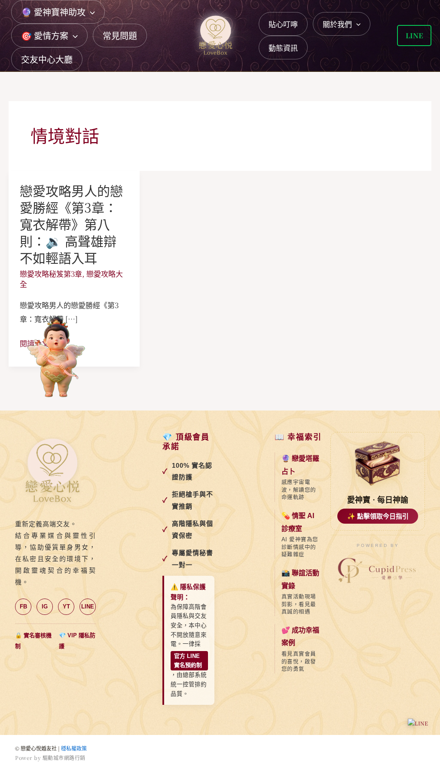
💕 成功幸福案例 (300, 637)
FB (23, 606)
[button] (90, 12)
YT (66, 606)
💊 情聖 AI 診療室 (297, 522)
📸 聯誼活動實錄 (300, 579)
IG (45, 606)
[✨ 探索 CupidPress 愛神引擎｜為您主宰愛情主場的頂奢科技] (377, 571)
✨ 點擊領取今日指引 (378, 516)
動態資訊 (283, 47)
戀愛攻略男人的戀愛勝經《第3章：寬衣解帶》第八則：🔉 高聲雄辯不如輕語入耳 (71, 224)
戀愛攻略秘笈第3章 (51, 273)
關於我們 (337, 24)
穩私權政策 (74, 748)
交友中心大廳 (47, 59)
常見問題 (120, 35)
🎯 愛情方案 (44, 35)
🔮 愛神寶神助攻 (53, 12)
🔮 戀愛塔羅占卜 (300, 465)
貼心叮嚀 (283, 24)
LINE (87, 606)
